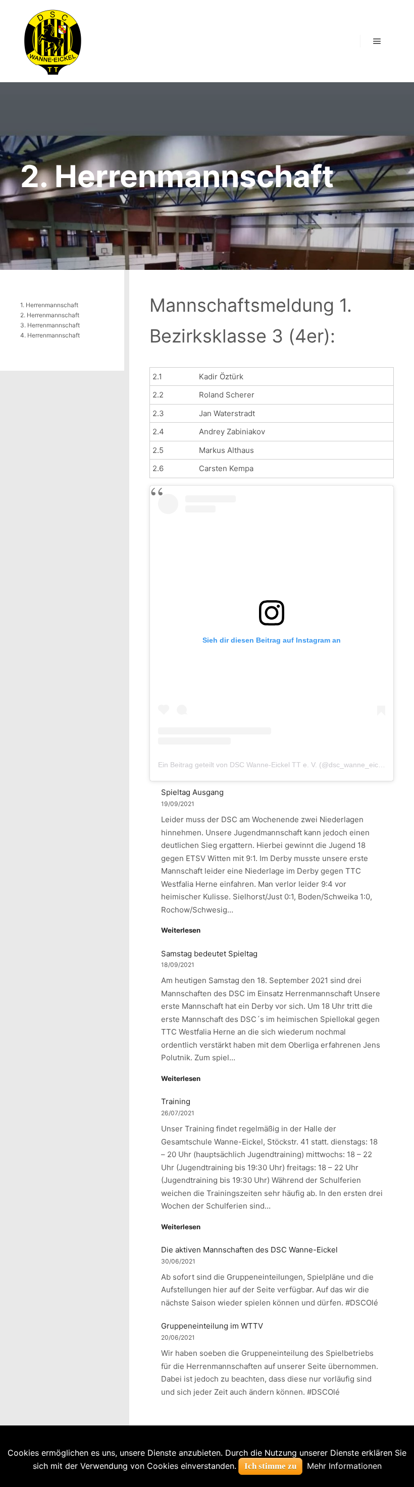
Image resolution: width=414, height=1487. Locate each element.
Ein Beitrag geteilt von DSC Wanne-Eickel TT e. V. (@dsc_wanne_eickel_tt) (278, 765)
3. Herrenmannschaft (50, 325)
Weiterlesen (180, 930)
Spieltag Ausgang (192, 792)
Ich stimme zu (270, 1466)
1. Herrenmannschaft (49, 305)
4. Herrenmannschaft (50, 335)
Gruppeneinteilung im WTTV (212, 1326)
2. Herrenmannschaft (49, 315)
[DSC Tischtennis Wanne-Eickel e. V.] (52, 41)
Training (175, 1101)
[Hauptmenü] (377, 41)
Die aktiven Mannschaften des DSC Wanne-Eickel (249, 1249)
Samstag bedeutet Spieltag (209, 953)
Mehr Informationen (344, 1466)
